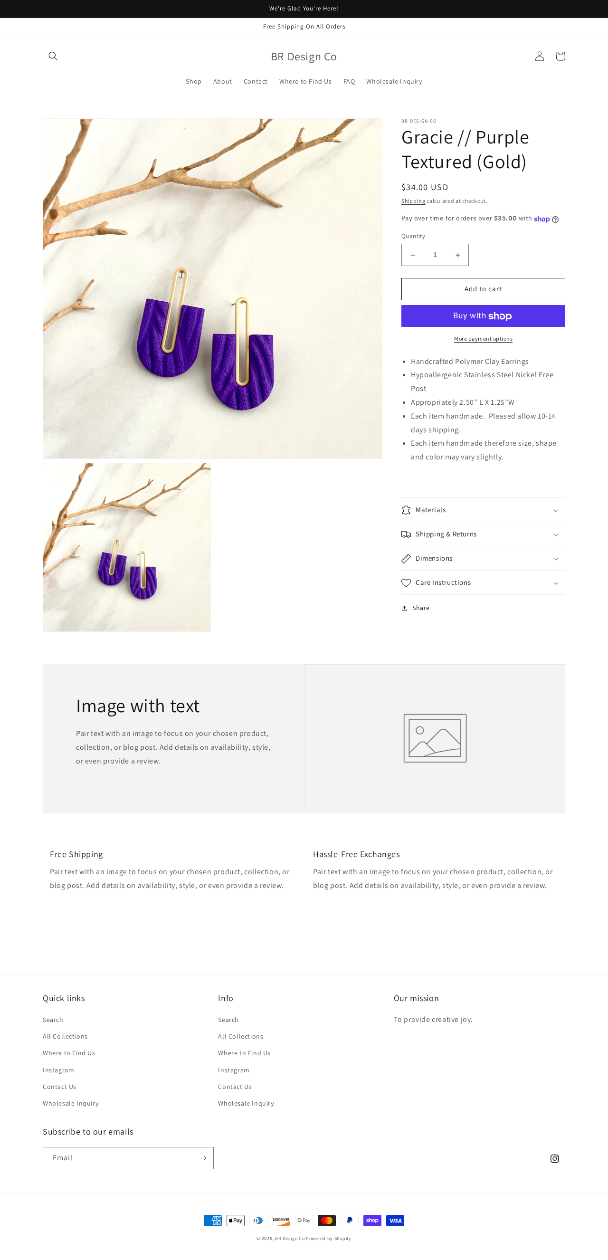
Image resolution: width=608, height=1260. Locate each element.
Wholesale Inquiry (70, 1103)
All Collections (65, 1036)
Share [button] (421, 608)
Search (53, 1019)
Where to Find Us (69, 1053)
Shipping (413, 200)
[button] (53, 56)
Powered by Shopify (329, 1238)
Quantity (413, 236)
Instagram (58, 1070)
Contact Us (59, 1086)
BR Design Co (289, 1238)
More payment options (483, 339)
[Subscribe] (202, 1158)
